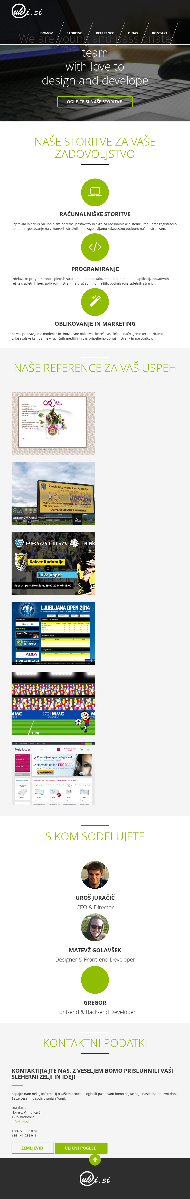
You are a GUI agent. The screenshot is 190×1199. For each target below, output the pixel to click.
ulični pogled (81, 1148)
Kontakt (159, 33)
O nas (133, 33)
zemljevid (32, 1148)
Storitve (74, 33)
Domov (46, 33)
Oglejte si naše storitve (95, 101)
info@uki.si (20, 1121)
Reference (105, 33)
